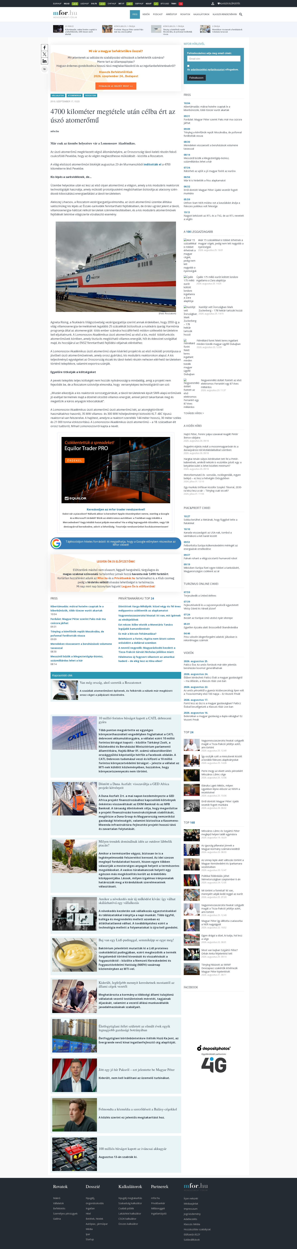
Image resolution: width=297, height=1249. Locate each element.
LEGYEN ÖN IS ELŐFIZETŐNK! (116, 561)
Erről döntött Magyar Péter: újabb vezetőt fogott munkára (220, 803)
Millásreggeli (158, 1208)
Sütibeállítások (192, 1239)
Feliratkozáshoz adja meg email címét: (209, 53)
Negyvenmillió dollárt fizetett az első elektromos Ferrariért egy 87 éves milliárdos (221, 384)
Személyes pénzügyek (65, 1213)
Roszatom (90, 95)
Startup (90, 1239)
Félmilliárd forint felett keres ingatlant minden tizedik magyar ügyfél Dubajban (219, 342)
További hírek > (194, 413)
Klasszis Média (192, 1224)
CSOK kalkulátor (127, 1218)
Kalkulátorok (201, 14)
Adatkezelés (190, 1219)
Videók (146, 14)
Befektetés (59, 1208)
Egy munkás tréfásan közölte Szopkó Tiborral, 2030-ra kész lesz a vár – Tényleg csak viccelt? (213, 489)
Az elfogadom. (213, 69)
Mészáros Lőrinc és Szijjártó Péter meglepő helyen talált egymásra (220, 832)
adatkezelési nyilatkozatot (208, 69)
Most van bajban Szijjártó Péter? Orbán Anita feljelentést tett (219, 951)
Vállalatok (58, 95)
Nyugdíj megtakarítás (130, 1198)
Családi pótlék (126, 1208)
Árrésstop (171, 14)
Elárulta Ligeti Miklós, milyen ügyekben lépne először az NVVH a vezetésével (220, 789)
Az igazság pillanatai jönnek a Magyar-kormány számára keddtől (220, 847)
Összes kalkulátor (128, 1223)
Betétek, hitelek (94, 1218)
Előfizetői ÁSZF (192, 1234)
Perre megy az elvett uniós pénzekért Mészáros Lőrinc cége (222, 772)
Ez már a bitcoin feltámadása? (137, 633)
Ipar (88, 1234)
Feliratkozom (196, 77)
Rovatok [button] (185, 14)
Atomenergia (74, 95)
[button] (213, 4)
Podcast (158, 14)
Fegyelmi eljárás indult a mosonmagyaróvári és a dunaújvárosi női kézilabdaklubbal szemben (211, 448)
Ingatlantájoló (159, 1213)
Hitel (88, 1213)
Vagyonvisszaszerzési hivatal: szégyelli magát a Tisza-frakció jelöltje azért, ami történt (222, 744)
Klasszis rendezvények (225, 14)
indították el (152, 164)
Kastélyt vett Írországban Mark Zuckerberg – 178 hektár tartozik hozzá (220, 308)
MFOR (64, 14)
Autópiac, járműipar (97, 1223)
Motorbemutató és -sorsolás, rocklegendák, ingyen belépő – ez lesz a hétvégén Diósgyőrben (212, 476)
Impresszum (190, 1208)
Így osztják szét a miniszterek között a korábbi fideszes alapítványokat (221, 758)
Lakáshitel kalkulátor (129, 1213)
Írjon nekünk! (191, 1198)
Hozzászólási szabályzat (197, 1229)
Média (89, 1229)
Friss (135, 14)
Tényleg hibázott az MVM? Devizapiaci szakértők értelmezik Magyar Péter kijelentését (219, 968)
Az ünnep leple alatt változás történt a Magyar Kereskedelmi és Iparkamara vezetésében (222, 863)
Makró (56, 1198)
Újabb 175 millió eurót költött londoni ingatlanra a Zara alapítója (217, 278)
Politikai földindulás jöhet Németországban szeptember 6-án (220, 877)
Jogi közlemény (192, 1214)
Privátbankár (158, 1203)
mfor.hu (155, 1198)
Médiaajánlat (191, 1203)
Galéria (57, 1218)
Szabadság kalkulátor (130, 1203)
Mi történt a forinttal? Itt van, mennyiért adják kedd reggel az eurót (222, 892)
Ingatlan (90, 1208)
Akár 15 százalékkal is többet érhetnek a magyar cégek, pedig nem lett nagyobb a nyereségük (221, 243)
